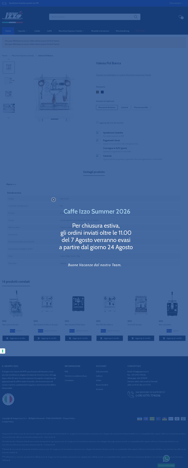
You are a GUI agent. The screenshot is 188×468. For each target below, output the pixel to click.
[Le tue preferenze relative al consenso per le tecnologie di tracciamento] (2, 351)
